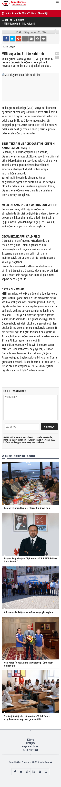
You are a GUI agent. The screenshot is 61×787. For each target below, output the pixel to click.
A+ (57, 53)
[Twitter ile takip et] (21, 771)
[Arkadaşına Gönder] (31, 38)
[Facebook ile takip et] (15, 771)
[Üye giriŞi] (40, 771)
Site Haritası (30, 749)
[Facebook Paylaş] (25, 38)
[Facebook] (6, 38)
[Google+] (18, 38)
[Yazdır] (37, 38)
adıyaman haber (30, 746)
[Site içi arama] (46, 771)
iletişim (30, 743)
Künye (30, 739)
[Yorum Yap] (43, 38)
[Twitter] (12, 38)
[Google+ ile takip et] (27, 771)
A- (57, 57)
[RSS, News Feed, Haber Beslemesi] (33, 771)
